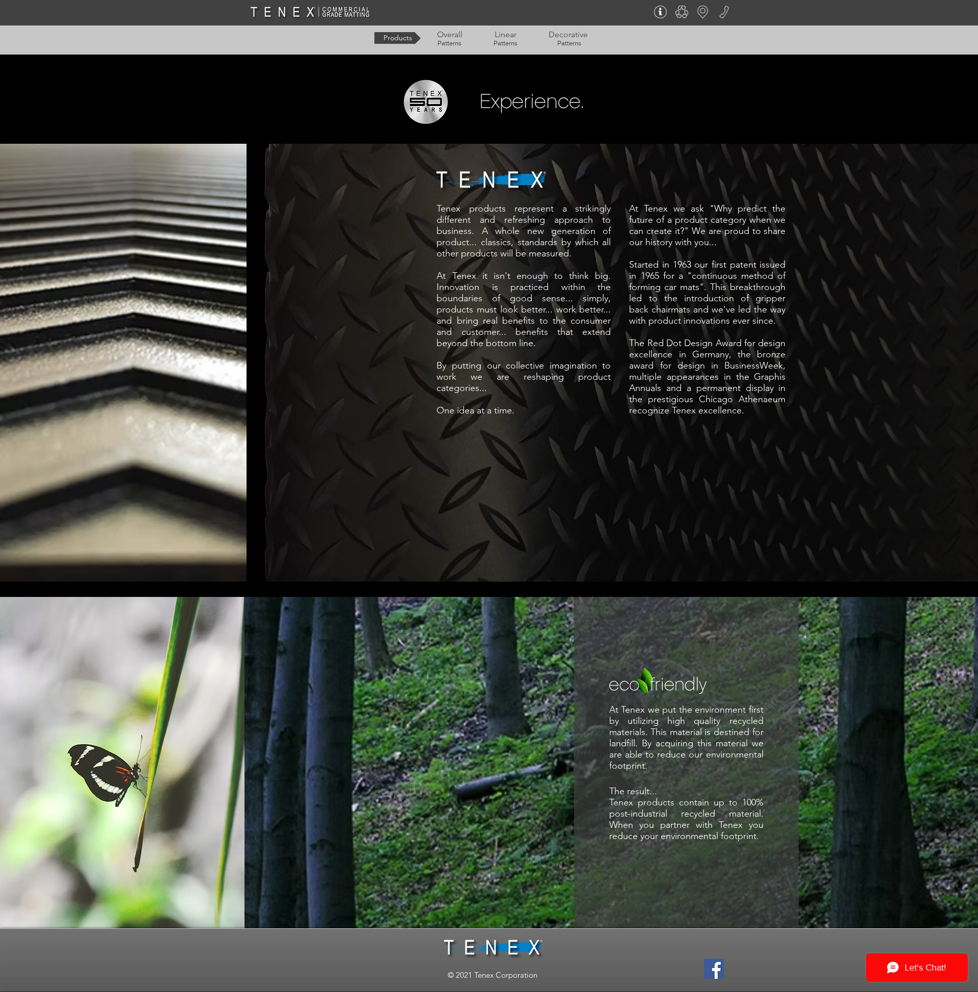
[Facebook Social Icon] (714, 969)
